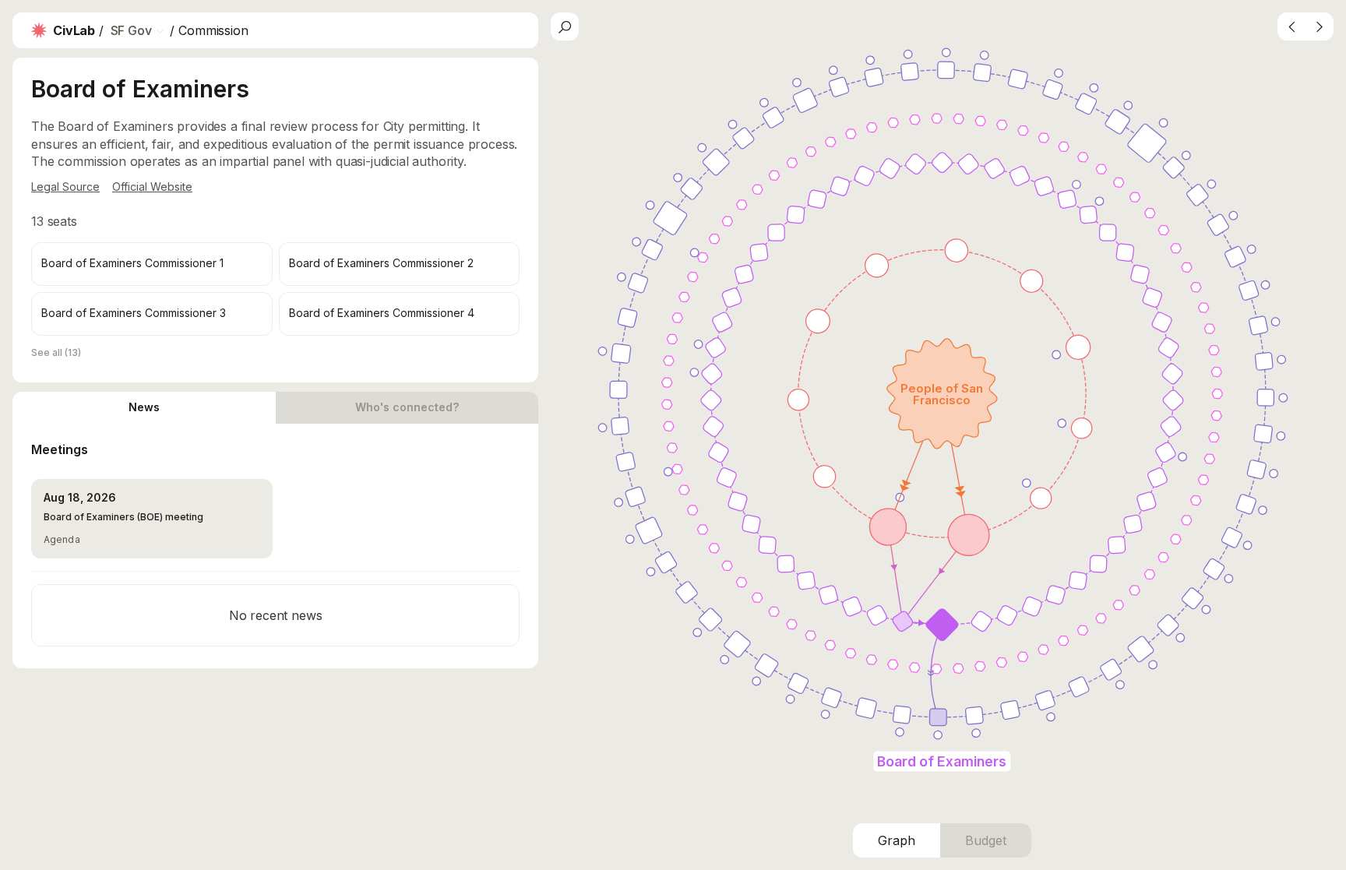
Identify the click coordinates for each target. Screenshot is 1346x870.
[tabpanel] (275, 546)
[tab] (144, 408)
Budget (985, 840)
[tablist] (275, 408)
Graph (896, 840)
